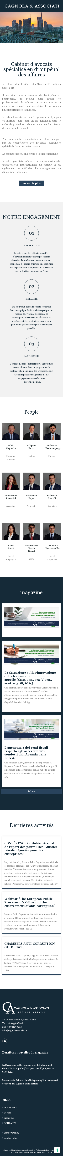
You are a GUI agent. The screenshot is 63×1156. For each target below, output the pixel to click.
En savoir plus (32, 183)
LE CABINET (10, 1107)
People (7, 1112)
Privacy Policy (11, 1132)
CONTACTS (10, 1123)
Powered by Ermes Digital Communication (38, 1153)
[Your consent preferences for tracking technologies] (57, 1150)
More (31, 791)
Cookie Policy (11, 1138)
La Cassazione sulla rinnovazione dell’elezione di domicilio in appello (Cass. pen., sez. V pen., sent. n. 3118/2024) (30, 678)
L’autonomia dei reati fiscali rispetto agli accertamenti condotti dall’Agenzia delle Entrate (26, 753)
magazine (9, 1118)
